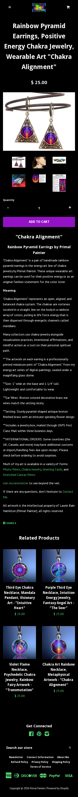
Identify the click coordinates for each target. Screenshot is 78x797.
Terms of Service (40, 766)
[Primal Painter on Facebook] (31, 734)
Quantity (8, 200)
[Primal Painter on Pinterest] (39, 734)
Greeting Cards (52, 469)
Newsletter (16, 757)
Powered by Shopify (58, 788)
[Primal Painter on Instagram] (46, 734)
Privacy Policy (40, 762)
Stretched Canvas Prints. (19, 475)
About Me (63, 757)
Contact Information (40, 757)
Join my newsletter (15, 483)
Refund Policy (19, 762)
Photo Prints (11, 469)
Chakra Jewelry (31, 469)
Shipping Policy (61, 762)
